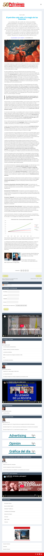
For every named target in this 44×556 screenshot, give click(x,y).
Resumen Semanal (6, 549)
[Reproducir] (3, 335)
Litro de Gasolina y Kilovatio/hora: (9, 346)
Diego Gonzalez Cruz (6, 422)
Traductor (6, 522)
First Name (5, 291)
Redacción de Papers (8, 514)
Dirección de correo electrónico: (9, 305)
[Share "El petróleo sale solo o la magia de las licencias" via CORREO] (28, 270)
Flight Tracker (6, 519)
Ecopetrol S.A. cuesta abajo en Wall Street (11, 371)
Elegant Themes (9, 554)
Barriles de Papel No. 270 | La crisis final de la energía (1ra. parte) (15, 429)
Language (5, 298)
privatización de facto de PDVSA (27, 137)
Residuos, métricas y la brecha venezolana (11, 349)
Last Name (5, 295)
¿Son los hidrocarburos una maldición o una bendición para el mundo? (16, 469)
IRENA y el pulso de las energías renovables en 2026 (12, 354)
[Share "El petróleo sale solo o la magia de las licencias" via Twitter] (23, 270)
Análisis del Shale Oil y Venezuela (9, 464)
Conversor (6, 516)
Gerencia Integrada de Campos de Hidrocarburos (12, 467)
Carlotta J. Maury (6, 413)
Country (4, 302)
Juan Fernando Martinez (6, 369)
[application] (22, 326)
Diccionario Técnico (7, 503)
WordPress (17, 554)
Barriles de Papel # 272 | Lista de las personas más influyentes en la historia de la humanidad (20, 426)
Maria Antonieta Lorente (6, 411)
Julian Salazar (4, 462)
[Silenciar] (38, 335)
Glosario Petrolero (6, 543)
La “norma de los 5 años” (7, 373)
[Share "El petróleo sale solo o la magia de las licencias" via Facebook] (21, 270)
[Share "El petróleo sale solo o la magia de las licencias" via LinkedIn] (26, 270)
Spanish (5, 284)
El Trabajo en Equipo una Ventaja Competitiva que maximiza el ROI (15, 376)
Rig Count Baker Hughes (8, 506)
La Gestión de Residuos (7, 352)
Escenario (5, 546)
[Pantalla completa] (40, 335)
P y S (4, 357)
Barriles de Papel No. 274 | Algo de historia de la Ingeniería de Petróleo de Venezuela (19, 424)
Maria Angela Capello (6, 344)
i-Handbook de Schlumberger (9, 511)
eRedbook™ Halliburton (8, 508)
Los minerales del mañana (8, 360)
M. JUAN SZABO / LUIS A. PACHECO (17, 37)
